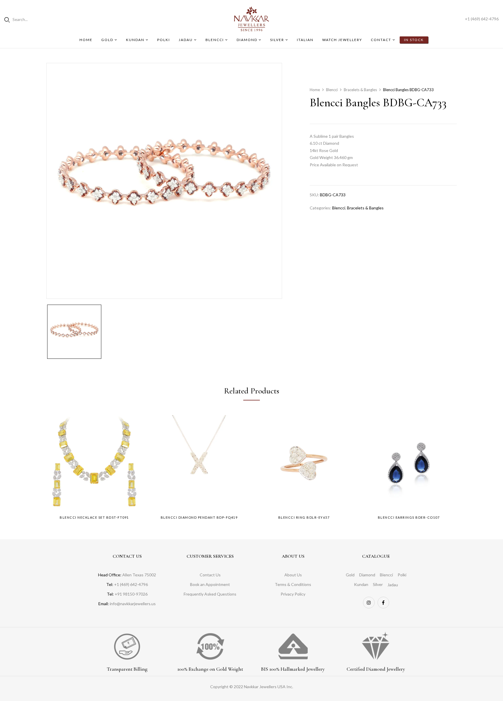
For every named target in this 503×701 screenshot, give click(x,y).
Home (315, 89)
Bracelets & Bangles (360, 89)
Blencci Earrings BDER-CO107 (409, 517)
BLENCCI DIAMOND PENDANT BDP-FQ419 (199, 517)
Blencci (332, 89)
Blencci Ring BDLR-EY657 (304, 517)
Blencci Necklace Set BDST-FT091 (94, 517)
